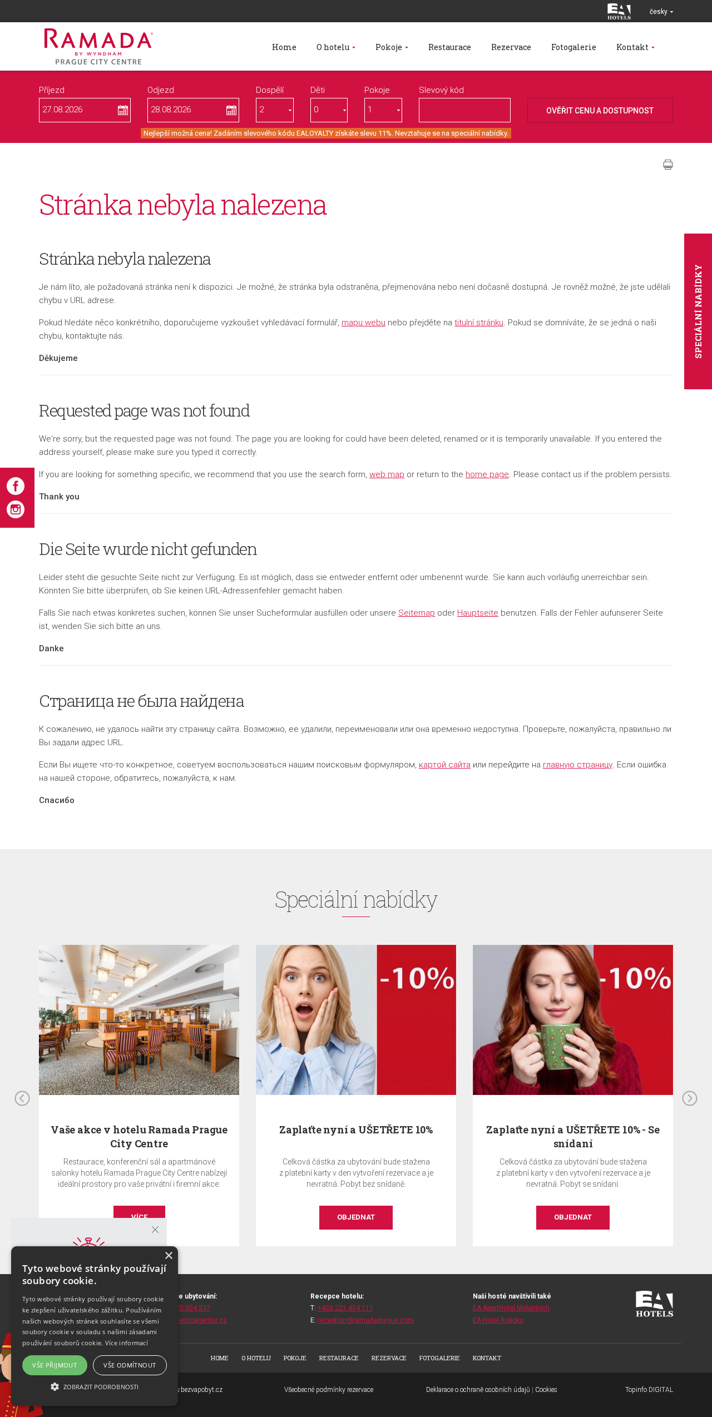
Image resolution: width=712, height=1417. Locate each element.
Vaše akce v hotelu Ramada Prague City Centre (139, 1136)
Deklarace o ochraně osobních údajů (478, 1390)
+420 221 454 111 (345, 1308)
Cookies (546, 1390)
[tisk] (668, 165)
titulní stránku (478, 323)
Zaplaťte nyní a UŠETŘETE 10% (356, 1129)
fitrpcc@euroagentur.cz (191, 1320)
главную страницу (577, 765)
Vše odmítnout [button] (129, 1365)
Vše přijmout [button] (54, 1365)
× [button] (168, 1256)
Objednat (356, 1217)
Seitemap (416, 613)
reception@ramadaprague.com (366, 1320)
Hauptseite (477, 613)
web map (386, 474)
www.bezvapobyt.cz (193, 1390)
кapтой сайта (445, 765)
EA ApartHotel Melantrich (511, 1308)
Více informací (126, 1343)
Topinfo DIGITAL (649, 1390)
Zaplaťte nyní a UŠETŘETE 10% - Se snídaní (572, 1136)
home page (487, 474)
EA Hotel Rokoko (498, 1320)
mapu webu (363, 323)
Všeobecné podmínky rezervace (328, 1390)
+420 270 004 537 (182, 1308)
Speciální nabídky (698, 311)
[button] (94, 1386)
